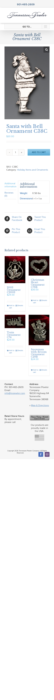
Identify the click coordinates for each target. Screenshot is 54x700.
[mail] (47, 454)
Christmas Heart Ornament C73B (38, 283)
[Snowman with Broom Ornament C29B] (39, 330)
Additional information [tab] (10, 185)
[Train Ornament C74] (15, 321)
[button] (47, 49)
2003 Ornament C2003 (14, 290)
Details (20, 305)
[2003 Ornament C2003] (15, 269)
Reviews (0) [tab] (8, 194)
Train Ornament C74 (14, 335)
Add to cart (39, 152)
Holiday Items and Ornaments (32, 169)
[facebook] (40, 454)
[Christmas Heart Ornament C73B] (39, 266)
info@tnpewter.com (14, 393)
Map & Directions (40, 405)
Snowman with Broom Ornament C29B (38, 353)
